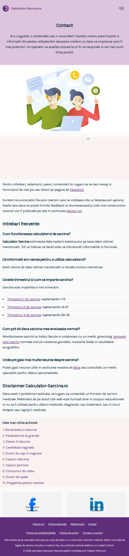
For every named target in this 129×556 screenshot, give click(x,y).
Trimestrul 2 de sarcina (24, 307)
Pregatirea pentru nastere (25, 483)
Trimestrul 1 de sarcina (23, 299)
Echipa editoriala (57, 524)
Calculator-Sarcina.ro (26, 8)
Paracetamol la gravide (22, 436)
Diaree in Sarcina (18, 441)
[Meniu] (121, 8)
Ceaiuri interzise (17, 459)
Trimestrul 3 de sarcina (24, 315)
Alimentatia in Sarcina (21, 430)
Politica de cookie (68, 532)
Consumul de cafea (20, 471)
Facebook (77, 190)
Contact (92, 524)
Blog (76, 367)
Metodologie (77, 524)
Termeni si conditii (92, 532)
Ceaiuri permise (17, 465)
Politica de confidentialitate (40, 532)
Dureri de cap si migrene (23, 453)
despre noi (74, 211)
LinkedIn (96, 510)
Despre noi (38, 524)
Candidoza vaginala (20, 447)
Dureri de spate (17, 477)
